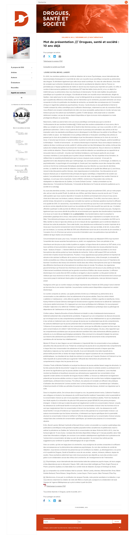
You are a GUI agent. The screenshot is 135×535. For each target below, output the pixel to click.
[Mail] (60, 56)
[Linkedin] (54, 56)
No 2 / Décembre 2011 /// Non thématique (87, 37)
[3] (58, 187)
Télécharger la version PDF (53, 61)
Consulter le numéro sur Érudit (54, 67)
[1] (53, 79)
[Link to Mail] (21, 97)
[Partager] (44, 56)
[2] (75, 124)
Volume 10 (66, 37)
